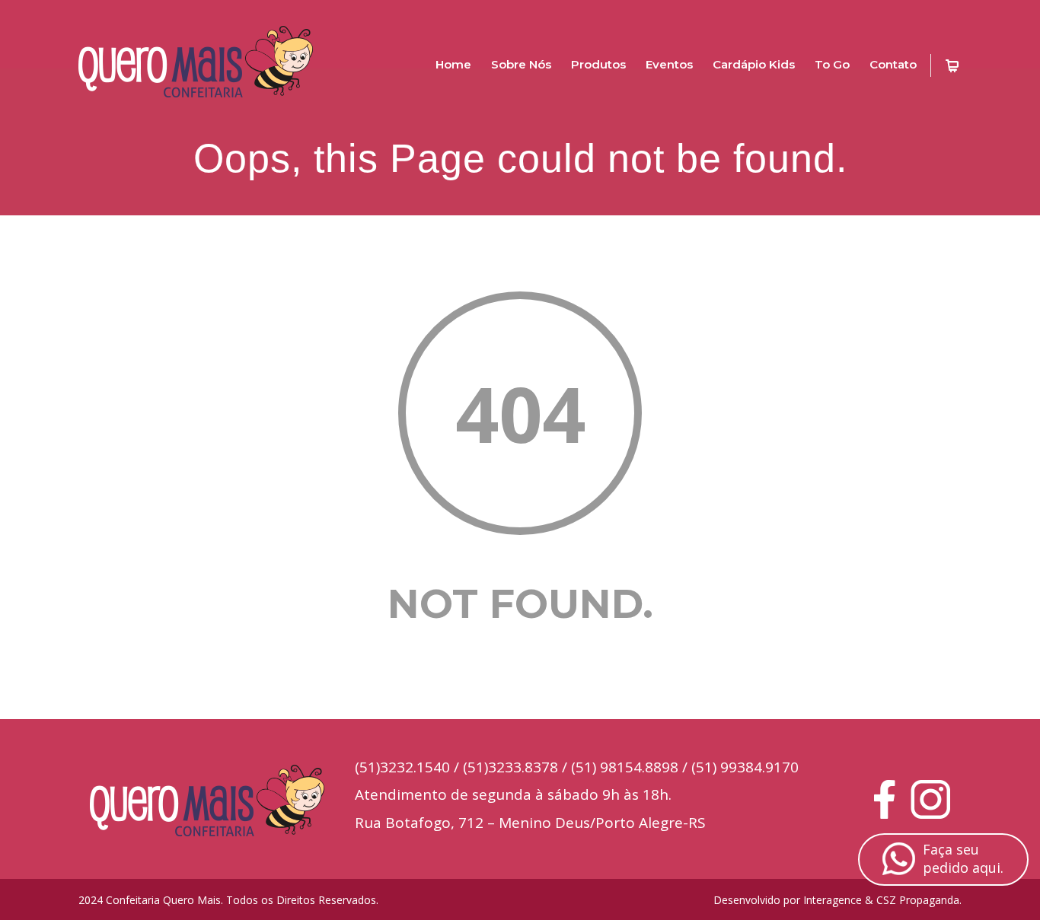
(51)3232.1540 (402, 767)
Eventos (669, 64)
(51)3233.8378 (510, 767)
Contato (893, 64)
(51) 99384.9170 (745, 767)
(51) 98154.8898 (624, 767)
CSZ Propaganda (917, 900)
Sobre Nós (521, 64)
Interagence (832, 900)
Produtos (598, 64)
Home (453, 64)
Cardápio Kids (754, 64)
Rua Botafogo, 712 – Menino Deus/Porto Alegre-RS (530, 822)
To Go (832, 64)
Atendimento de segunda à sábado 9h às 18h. (513, 794)
